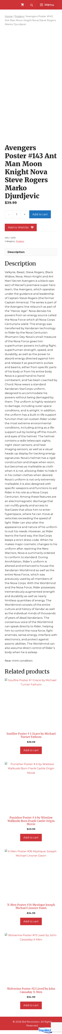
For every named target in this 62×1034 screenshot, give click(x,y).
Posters (19, 16)
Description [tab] (16, 252)
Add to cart (40, 214)
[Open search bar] (32, 4)
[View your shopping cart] (22, 5)
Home (9, 16)
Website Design (26, 1032)
